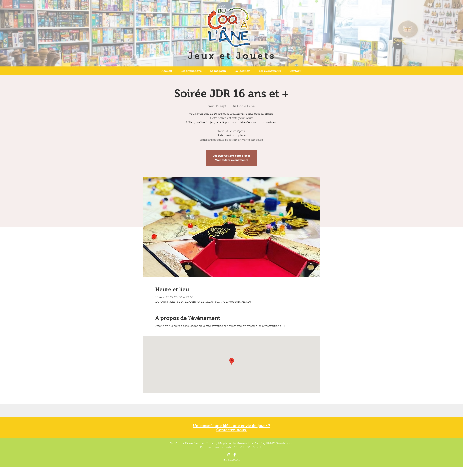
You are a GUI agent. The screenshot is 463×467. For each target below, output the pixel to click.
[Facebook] (234, 454)
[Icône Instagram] (229, 454)
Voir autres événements (231, 160)
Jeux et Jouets (232, 56)
